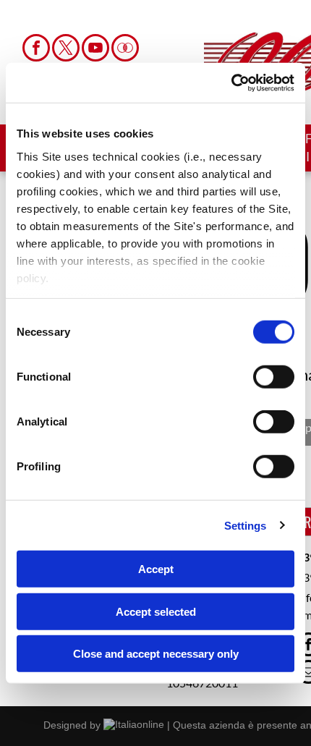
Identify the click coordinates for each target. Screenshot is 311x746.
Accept (156, 569)
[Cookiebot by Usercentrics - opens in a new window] (231, 82)
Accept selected (156, 611)
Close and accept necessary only (156, 654)
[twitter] (66, 49)
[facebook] (36, 49)
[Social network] (125, 49)
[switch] (273, 377)
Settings (245, 525)
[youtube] (95, 49)
